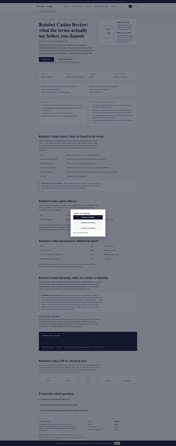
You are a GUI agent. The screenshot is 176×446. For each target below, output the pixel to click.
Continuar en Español (88, 228)
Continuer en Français (88, 223)
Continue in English (88, 217)
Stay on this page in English (80, 232)
